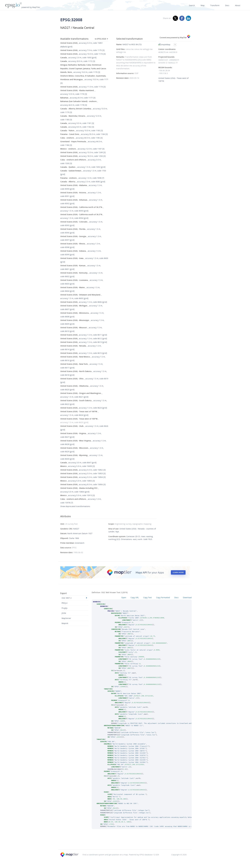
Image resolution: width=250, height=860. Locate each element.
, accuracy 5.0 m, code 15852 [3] (83, 470)
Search (192, 5)
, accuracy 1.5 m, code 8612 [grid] (83, 338)
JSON (64, 613)
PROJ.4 (64, 603)
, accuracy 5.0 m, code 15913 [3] (77, 495)
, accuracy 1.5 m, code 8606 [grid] (83, 302)
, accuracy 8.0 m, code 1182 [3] (77, 127)
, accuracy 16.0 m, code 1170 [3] (83, 68)
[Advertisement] (125, 843)
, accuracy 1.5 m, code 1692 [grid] (82, 167)
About (237, 5)
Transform (214, 5)
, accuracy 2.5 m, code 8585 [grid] (82, 181)
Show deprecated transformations (75, 506)
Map (203, 5)
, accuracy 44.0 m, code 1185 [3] (81, 138)
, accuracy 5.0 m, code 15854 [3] (83, 477)
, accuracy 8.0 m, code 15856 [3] (83, 484)
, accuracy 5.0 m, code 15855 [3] (77, 481)
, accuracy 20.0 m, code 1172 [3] (77, 61)
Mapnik (65, 623)
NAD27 (76, 528)
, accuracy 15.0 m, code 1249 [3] (83, 152)
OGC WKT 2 (66, 598)
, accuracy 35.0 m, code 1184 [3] (84, 134)
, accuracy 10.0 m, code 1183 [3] (81, 130)
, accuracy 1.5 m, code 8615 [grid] (83, 353)
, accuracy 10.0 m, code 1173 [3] (83, 54)
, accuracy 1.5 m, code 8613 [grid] (83, 342)
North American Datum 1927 (79, 533)
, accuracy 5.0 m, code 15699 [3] (77, 466)
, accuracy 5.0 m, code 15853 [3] (83, 473)
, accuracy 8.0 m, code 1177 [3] (77, 97)
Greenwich (79, 543)
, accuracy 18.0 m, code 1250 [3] (83, 156)
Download (187, 597)
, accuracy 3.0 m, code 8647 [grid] (78, 462)
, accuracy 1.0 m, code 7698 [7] (82, 178)
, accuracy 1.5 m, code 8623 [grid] (83, 408)
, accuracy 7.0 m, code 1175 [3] (82, 50)
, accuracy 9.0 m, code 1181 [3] (77, 123)
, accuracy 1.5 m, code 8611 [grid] (83, 335)
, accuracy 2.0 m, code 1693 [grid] (78, 57)
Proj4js (64, 608)
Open (123, 597)
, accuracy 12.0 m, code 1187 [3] (82, 149)
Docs (227, 5)
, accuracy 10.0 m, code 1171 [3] (84, 79)
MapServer (66, 618)
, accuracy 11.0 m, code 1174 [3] (83, 86)
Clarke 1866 (74, 538)
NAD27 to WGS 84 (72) (132, 44)
